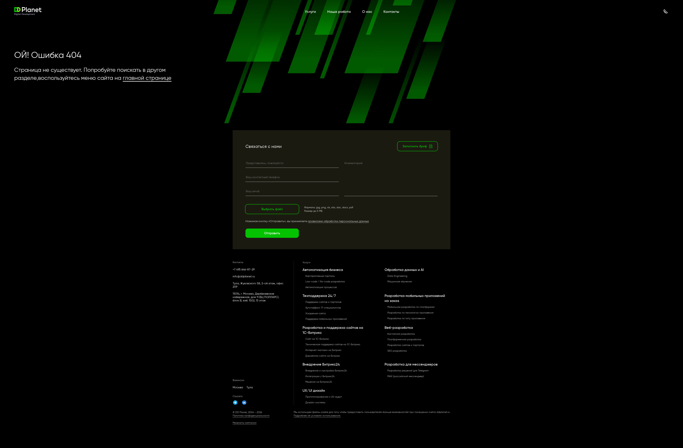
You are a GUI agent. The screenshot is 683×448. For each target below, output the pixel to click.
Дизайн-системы (315, 402)
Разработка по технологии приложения (410, 312)
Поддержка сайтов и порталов (323, 302)
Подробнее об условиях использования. (317, 415)
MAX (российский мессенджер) (405, 376)
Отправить (272, 233)
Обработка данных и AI (404, 270)
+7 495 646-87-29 (244, 269)
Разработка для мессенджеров (411, 364)
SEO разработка (397, 350)
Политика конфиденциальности (251, 415)
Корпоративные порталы (320, 276)
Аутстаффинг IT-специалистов (323, 307)
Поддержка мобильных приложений (326, 318)
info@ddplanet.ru (244, 276)
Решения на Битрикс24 (318, 381)
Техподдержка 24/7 (319, 296)
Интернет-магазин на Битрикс (323, 350)
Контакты (391, 11)
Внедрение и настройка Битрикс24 (326, 370)
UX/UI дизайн (314, 390)
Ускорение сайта (315, 313)
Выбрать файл (272, 209)
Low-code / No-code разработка (325, 281)
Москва (238, 387)
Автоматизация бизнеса (323, 270)
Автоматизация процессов (321, 287)
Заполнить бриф (415, 146)
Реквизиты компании (244, 422)
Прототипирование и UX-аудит (323, 396)
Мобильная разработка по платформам (411, 307)
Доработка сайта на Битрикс (322, 355)
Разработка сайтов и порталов (405, 345)
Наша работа (339, 11)
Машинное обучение (399, 281)
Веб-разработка (399, 327)
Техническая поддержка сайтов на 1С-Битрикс (332, 344)
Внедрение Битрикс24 (321, 364)
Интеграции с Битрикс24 (320, 376)
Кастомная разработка (401, 333)
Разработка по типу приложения (406, 318)
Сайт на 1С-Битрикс (317, 338)
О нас (367, 11)
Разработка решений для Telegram (408, 370)
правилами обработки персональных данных (338, 221)
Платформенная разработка (404, 339)
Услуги (310, 11)
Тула (250, 387)
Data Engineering (397, 276)
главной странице (147, 77)
